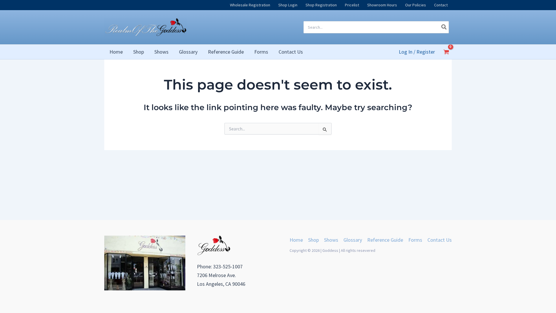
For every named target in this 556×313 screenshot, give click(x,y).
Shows (331, 239)
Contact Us (439, 239)
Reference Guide (385, 239)
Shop (313, 239)
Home (296, 239)
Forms (415, 239)
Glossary (352, 239)
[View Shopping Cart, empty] (446, 52)
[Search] (444, 27)
